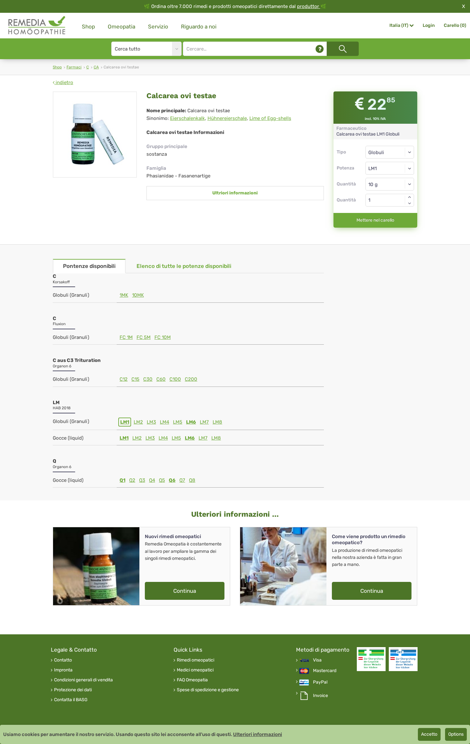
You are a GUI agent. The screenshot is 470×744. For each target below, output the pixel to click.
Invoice (320, 695)
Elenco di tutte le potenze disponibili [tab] (184, 266)
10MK (138, 295)
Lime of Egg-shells (270, 118)
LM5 (177, 422)
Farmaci (74, 67)
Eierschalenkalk (187, 118)
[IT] (37, 25)
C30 (148, 379)
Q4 (152, 480)
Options (456, 734)
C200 (191, 379)
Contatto (63, 660)
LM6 (191, 422)
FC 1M (126, 337)
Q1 (122, 480)
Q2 (132, 480)
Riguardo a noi (198, 26)
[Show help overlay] (320, 49)
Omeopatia (121, 26)
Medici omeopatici (195, 670)
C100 (175, 379)
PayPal (320, 682)
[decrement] (409, 203)
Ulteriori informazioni (257, 734)
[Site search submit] (343, 49)
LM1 (124, 422)
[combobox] (389, 168)
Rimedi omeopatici (195, 660)
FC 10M (162, 337)
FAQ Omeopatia (192, 680)
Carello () (455, 25)
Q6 (172, 480)
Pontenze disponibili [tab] (89, 266)
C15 (135, 379)
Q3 (142, 480)
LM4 (164, 422)
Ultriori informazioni (235, 193)
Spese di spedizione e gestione (208, 690)
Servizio (158, 26)
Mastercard (324, 671)
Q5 (162, 480)
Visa (317, 660)
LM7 (204, 422)
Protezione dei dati (73, 690)
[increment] (409, 197)
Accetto (429, 734)
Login (429, 25)
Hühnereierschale (227, 118)
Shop (88, 26)
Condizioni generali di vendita (83, 680)
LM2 (138, 422)
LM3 (151, 422)
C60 (161, 379)
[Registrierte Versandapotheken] (371, 659)
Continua (184, 591)
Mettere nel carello (375, 220)
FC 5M (144, 337)
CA (96, 67)
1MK (124, 295)
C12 (124, 379)
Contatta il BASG (71, 700)
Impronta (63, 670)
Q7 (182, 480)
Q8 (192, 480)
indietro (63, 82)
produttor (308, 6)
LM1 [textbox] (372, 168)
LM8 (217, 422)
